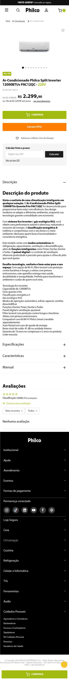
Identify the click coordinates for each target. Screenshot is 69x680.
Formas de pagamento (17, 491)
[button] (46, 10)
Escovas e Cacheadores (15, 628)
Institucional (11, 450)
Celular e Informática (16, 571)
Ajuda (7, 460)
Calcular (54, 154)
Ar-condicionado (37, 21)
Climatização (20, 21)
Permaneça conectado (17, 501)
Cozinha (8, 550)
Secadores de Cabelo (13, 646)
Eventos (8, 481)
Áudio (7, 601)
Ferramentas (11, 591)
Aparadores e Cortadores (16, 619)
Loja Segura (11, 520)
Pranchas (8, 642)
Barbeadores (10, 623)
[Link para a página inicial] (8, 21)
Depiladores (9, 632)
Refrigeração (11, 560)
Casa (6, 530)
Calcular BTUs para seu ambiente (34, 127)
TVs (6, 581)
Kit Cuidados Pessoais (14, 637)
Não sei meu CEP (13, 161)
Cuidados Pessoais (15, 611)
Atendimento (12, 470)
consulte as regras (34, 2)
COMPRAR (37, 115)
